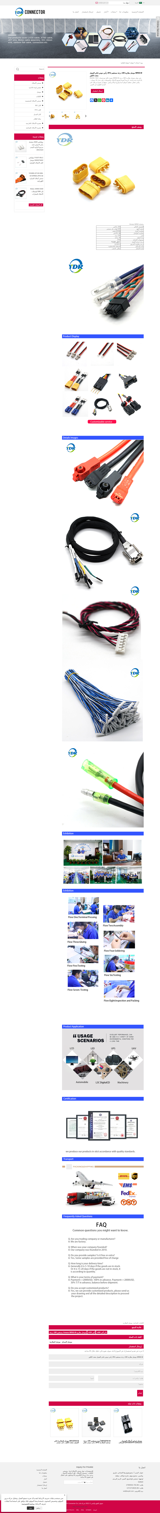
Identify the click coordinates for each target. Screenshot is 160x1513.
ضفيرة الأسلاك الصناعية (33, 128)
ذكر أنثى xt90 (102, 1332)
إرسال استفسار (87, 12)
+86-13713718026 (133, 1488)
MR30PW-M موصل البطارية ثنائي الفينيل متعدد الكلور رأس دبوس (66, 1441)
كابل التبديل (37, 114)
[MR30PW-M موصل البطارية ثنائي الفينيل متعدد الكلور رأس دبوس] (64, 1422)
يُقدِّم (140, 1393)
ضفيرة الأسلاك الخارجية (33, 123)
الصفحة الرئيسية (138, 12)
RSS (82, 1510)
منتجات (113, 12)
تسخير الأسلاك (36, 83)
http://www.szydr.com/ (80, 1507)
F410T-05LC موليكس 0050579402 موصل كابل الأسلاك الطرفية (36, 160)
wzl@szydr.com (103, 3)
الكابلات (38, 96)
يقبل (30, 1508)
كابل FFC (38, 110)
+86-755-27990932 (132, 1485)
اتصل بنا (76, 12)
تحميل (98, 12)
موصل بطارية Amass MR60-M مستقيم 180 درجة (68, 1332)
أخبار (105, 12)
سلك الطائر (37, 119)
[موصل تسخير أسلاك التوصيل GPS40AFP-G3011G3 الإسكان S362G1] (128, 1422)
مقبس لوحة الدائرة (35, 87)
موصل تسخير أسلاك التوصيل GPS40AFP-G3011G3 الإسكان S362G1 (130, 1441)
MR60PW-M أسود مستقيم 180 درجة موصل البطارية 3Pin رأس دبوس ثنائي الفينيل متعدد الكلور (96, 1441)
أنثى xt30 (91, 1332)
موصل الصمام (67, 1342)
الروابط (95, 1510)
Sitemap (88, 1510)
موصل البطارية (125, 63)
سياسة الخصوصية (28, 1504)
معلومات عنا (123, 12)
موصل (132, 63)
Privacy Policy (69, 1510)
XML (77, 1510)
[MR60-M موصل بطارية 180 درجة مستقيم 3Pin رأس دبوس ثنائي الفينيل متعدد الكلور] (52, 116)
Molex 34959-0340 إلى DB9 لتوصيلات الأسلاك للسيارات (36, 191)
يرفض (38, 1508)
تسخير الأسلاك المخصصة (33, 101)
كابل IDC (38, 105)
